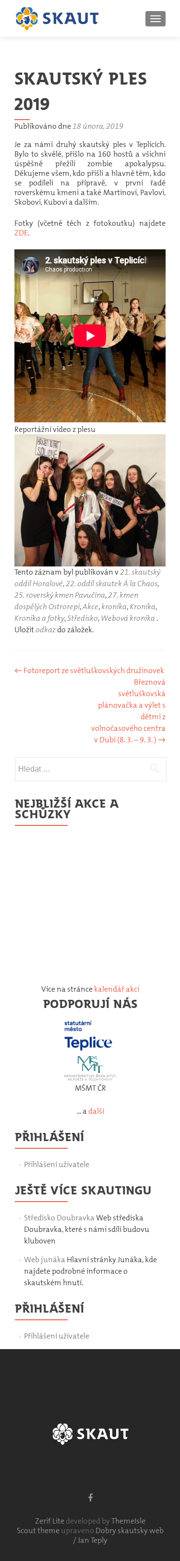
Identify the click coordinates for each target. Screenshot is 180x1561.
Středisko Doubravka (59, 1218)
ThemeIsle (128, 1521)
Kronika (143, 607)
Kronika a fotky (39, 618)
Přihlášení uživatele (56, 1164)
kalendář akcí (116, 989)
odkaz (46, 630)
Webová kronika (128, 618)
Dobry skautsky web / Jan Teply (118, 1535)
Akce (90, 607)
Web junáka (44, 1259)
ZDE (21, 233)
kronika (114, 607)
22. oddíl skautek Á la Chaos (111, 583)
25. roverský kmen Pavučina (59, 595)
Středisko (82, 618)
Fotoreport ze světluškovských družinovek (89, 670)
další (96, 1111)
